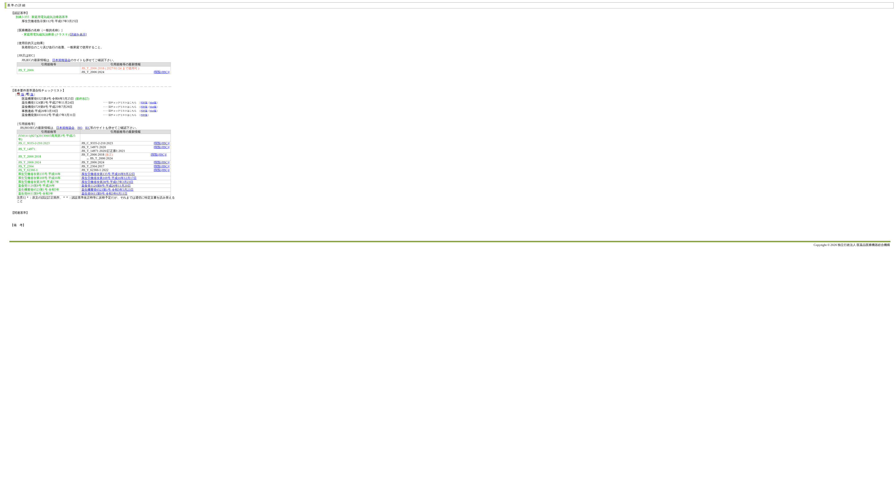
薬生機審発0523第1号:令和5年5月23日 (107, 189)
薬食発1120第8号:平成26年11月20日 (106, 185)
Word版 (153, 102)
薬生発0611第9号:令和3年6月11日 (104, 193)
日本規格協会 (61, 60)
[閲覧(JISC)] (161, 72)
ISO (79, 128)
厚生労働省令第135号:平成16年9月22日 (108, 174)
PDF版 (144, 102)
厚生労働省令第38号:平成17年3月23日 (107, 182)
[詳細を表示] (78, 34)
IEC (87, 128)
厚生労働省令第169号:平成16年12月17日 (108, 178)
